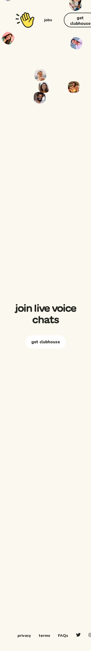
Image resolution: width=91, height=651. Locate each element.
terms (44, 635)
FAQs (63, 635)
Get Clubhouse (45, 359)
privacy (24, 635)
